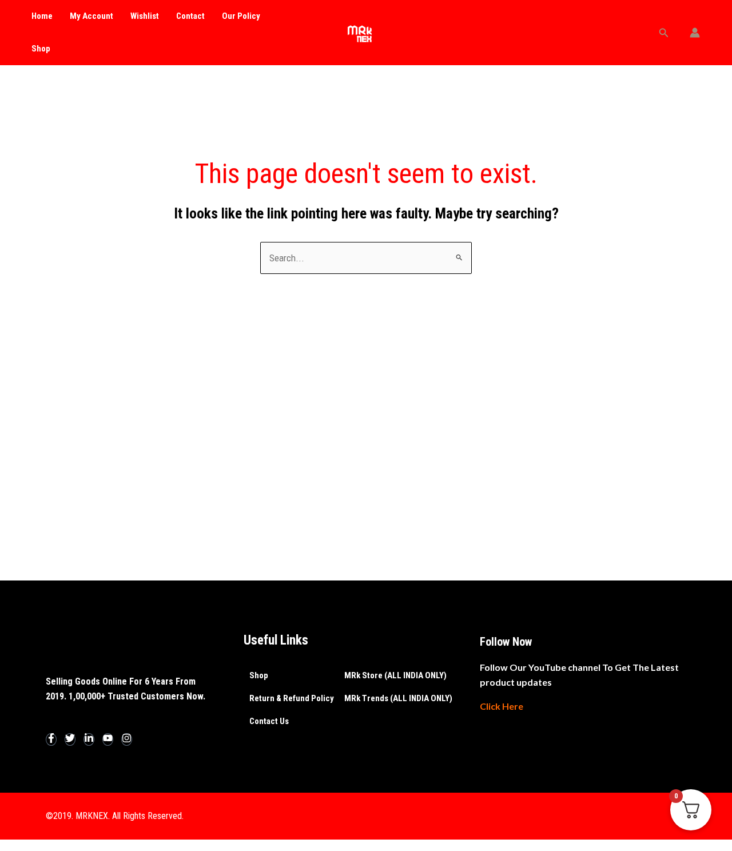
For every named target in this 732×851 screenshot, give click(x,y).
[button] (664, 33)
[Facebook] (51, 739)
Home (42, 16)
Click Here (501, 706)
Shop (40, 48)
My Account (91, 16)
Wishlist (144, 16)
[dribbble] (107, 739)
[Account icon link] (695, 32)
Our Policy (241, 16)
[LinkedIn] (88, 739)
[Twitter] (70, 739)
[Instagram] (126, 739)
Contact (190, 16)
